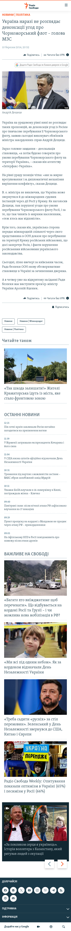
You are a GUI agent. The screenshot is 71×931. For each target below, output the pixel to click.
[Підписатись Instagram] (37, 890)
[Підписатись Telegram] (53, 890)
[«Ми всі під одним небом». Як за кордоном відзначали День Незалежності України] (35, 640)
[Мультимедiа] (38, 926)
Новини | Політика (16, 15)
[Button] (31, 55)
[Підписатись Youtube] (29, 890)
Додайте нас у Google (16, 926)
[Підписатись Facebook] (5, 890)
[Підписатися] (13, 898)
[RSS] (61, 890)
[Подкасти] (51, 926)
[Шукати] (63, 926)
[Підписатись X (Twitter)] (21, 890)
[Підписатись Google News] (13, 890)
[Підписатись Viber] (45, 890)
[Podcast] (5, 898)
